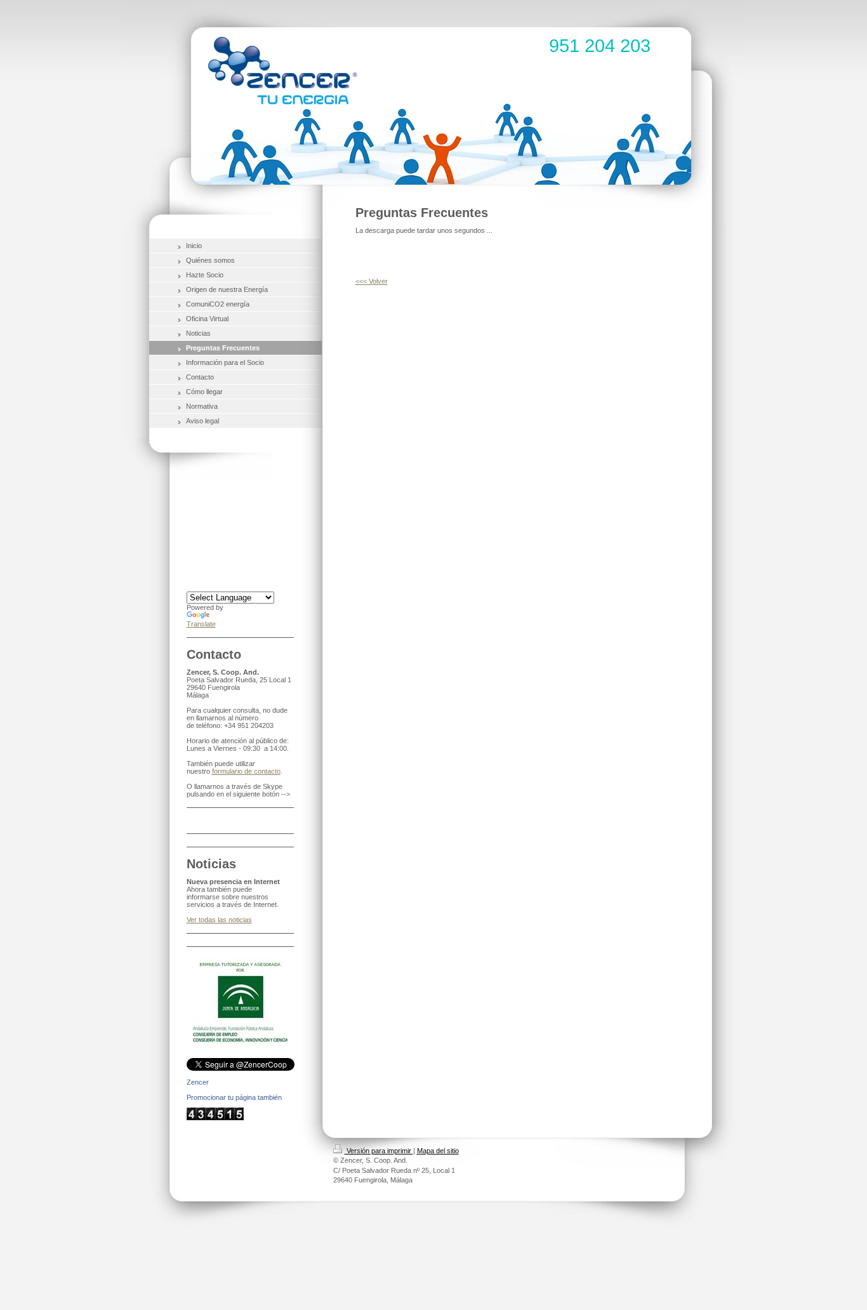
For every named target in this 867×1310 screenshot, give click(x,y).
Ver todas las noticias (219, 919)
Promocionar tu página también (234, 1097)
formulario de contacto (246, 771)
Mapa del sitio (438, 1151)
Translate (201, 624)
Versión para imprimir (379, 1151)
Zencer (198, 1082)
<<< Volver (371, 281)
